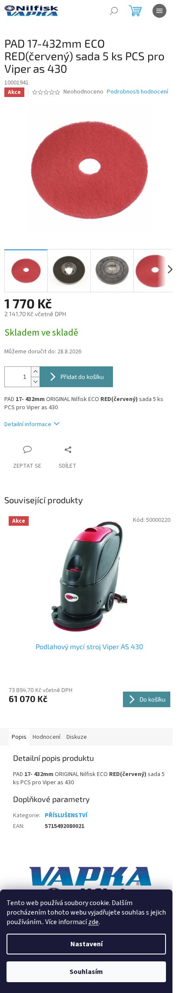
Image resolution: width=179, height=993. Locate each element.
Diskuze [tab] (76, 737)
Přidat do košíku (82, 376)
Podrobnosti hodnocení (137, 92)
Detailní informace (27, 424)
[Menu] (159, 10)
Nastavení (86, 944)
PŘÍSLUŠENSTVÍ (66, 815)
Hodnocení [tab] (46, 737)
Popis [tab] (19, 737)
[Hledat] (114, 10)
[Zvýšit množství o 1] (35, 372)
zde (93, 922)
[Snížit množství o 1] (35, 382)
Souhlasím (86, 972)
